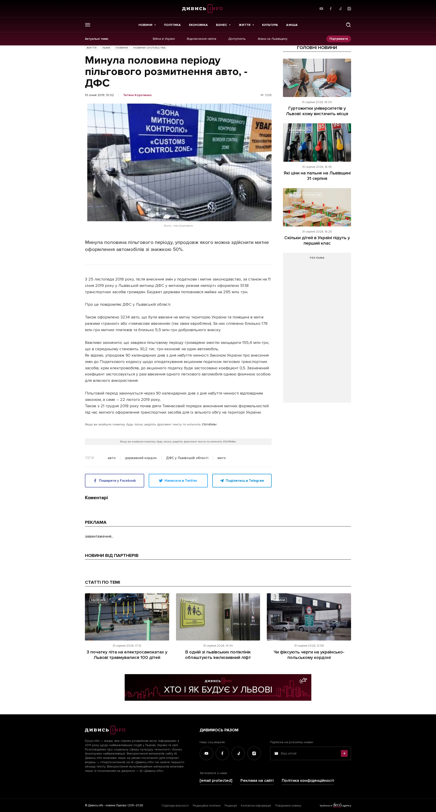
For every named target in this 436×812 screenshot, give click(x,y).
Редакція (231, 805)
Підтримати (338, 39)
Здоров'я (98, 600)
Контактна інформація (256, 805)
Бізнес (221, 25)
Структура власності (175, 805)
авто (112, 458)
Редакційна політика (206, 805)
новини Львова (116, 805)
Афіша (292, 25)
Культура (270, 25)
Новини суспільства (149, 48)
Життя (244, 25)
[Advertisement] (317, 330)
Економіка (198, 25)
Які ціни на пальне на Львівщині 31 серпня (317, 175)
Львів (106, 48)
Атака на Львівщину (272, 39)
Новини (145, 25)
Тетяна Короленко (137, 95)
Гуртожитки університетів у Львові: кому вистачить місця (317, 111)
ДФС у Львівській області (187, 458)
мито (222, 458)
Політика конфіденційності (308, 780)
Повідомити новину (288, 805)
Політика (172, 25)
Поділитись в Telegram (245, 481)
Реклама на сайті (257, 780)
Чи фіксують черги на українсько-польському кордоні (309, 654)
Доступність (237, 39)
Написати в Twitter (181, 481)
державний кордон (141, 458)
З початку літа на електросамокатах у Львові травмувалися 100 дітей (127, 654)
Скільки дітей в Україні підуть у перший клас (317, 240)
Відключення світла (201, 39)
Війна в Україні (164, 39)
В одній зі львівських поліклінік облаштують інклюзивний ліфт (218, 654)
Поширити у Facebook (117, 481)
